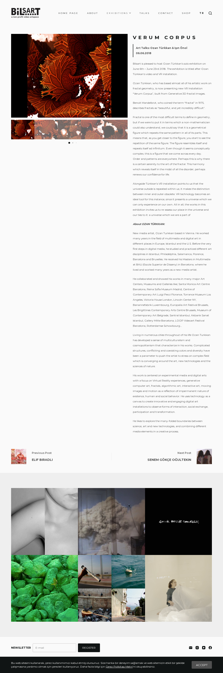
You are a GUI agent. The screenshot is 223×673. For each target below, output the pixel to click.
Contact (165, 13)
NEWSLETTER (21, 647)
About (92, 13)
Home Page (68, 13)
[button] (123, 76)
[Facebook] (210, 647)
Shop (186, 13)
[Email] (190, 647)
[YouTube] (203, 647)
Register (89, 647)
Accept (202, 665)
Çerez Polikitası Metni (119, 666)
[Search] (210, 13)
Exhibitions (117, 13)
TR (201, 13)
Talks (145, 13)
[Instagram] (197, 647)
